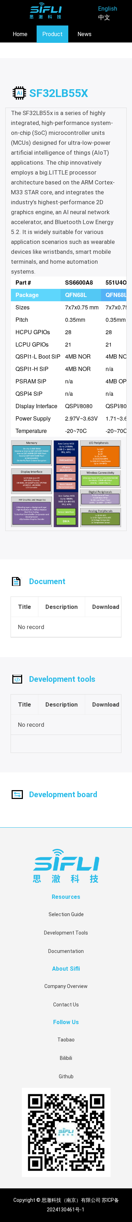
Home (20, 34)
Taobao (66, 1040)
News (84, 34)
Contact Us (66, 1004)
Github (66, 1076)
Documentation (66, 951)
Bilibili (66, 1058)
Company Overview (66, 986)
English (107, 8)
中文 (104, 17)
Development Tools (66, 933)
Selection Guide (66, 914)
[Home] (45, 10)
